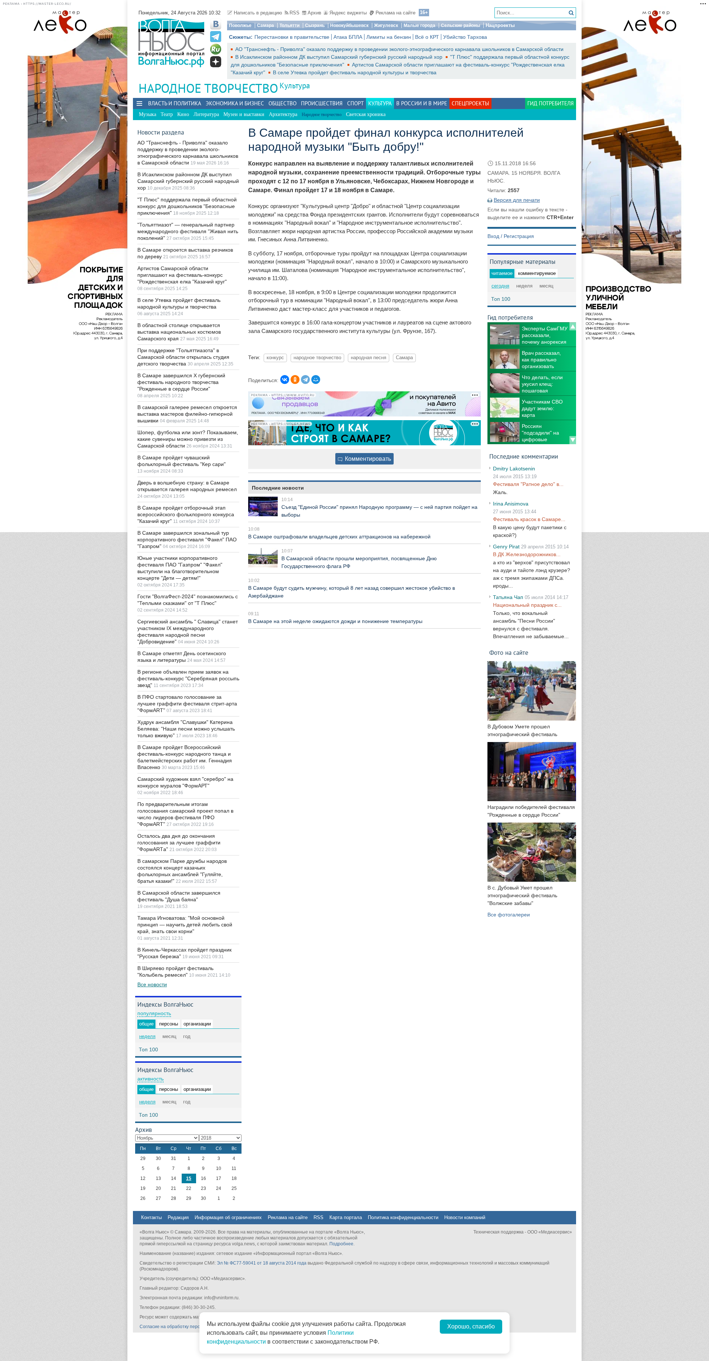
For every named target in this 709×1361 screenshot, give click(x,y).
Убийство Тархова (465, 37)
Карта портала (345, 1217)
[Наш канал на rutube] (215, 49)
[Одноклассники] (295, 379)
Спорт (355, 103)
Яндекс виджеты (348, 13)
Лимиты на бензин (388, 37)
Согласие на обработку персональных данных (188, 1326)
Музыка (147, 114)
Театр (167, 114)
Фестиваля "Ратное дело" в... (528, 484)
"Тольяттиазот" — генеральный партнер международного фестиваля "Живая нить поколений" (187, 231)
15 (188, 1178)
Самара (265, 25)
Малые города (419, 25)
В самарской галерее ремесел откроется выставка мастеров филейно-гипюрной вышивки (187, 413)
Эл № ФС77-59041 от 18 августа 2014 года (261, 1263)
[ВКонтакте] (284, 379)
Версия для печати (517, 200)
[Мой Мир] (315, 379)
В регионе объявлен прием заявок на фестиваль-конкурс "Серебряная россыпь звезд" (188, 678)
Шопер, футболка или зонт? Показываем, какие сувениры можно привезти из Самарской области (187, 439)
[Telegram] (305, 379)
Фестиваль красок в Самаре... (529, 519)
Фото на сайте (508, 652)
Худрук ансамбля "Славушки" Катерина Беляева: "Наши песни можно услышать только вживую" (186, 728)
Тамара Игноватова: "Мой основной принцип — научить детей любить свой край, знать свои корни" (184, 924)
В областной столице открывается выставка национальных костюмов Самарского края (179, 331)
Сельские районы (460, 25)
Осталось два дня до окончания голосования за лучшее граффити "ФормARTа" (178, 842)
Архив (314, 13)
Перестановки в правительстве (291, 37)
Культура (295, 86)
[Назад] (572, 326)
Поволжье (240, 25)
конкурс (275, 357)
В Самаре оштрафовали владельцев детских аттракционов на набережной (339, 537)
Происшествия (322, 103)
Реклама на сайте (395, 13)
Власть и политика (174, 103)
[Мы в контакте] (215, 24)
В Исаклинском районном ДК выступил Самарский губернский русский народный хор (339, 57)
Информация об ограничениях (228, 1217)
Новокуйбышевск (349, 25)
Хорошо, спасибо (471, 1326)
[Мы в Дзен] (215, 61)
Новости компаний (464, 1217)
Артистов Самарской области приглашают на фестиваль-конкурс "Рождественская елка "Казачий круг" (182, 275)
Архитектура (283, 114)
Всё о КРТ (427, 37)
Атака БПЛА (347, 37)
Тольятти (289, 25)
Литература (206, 114)
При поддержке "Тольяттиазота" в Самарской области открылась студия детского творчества (183, 357)
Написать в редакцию (258, 13)
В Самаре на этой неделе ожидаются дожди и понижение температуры (335, 621)
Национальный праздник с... (527, 605)
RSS (294, 13)
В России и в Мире (421, 103)
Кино (183, 114)
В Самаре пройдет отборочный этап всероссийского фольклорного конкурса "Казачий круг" (185, 514)
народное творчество (317, 357)
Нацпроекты (500, 25)
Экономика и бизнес (235, 103)
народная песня (368, 357)
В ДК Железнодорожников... (527, 554)
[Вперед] (572, 440)
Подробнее (341, 1243)
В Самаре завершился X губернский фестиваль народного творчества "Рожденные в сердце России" (181, 382)
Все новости (152, 984)
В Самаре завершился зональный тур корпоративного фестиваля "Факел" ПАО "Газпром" (187, 539)
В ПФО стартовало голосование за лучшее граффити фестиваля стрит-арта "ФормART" (187, 703)
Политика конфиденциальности (403, 1217)
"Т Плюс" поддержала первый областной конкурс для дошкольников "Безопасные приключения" (187, 206)
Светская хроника (366, 114)
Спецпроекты (470, 103)
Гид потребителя (550, 103)
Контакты (151, 1217)
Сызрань (315, 25)
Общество (282, 103)
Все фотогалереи (508, 915)
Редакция (178, 1217)
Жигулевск (386, 25)
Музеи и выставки (243, 114)
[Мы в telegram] (215, 36)
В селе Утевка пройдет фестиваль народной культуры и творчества (354, 72)
